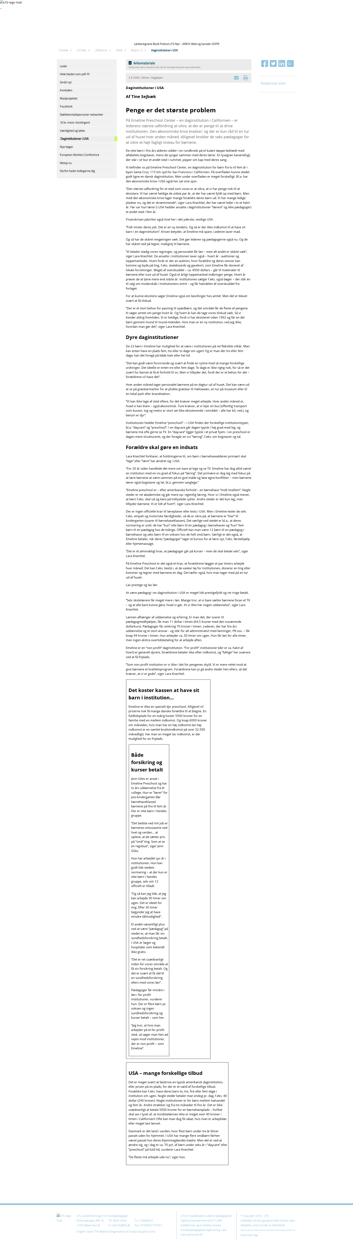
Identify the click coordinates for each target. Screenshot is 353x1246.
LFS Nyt (81, 50)
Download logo (249, 1235)
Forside (63, 50)
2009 (119, 50)
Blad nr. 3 (136, 50)
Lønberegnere (143, 43)
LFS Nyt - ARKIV (180, 43)
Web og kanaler (201, 43)
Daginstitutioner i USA (164, 50)
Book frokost (161, 43)
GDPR (215, 43)
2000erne (101, 50)
